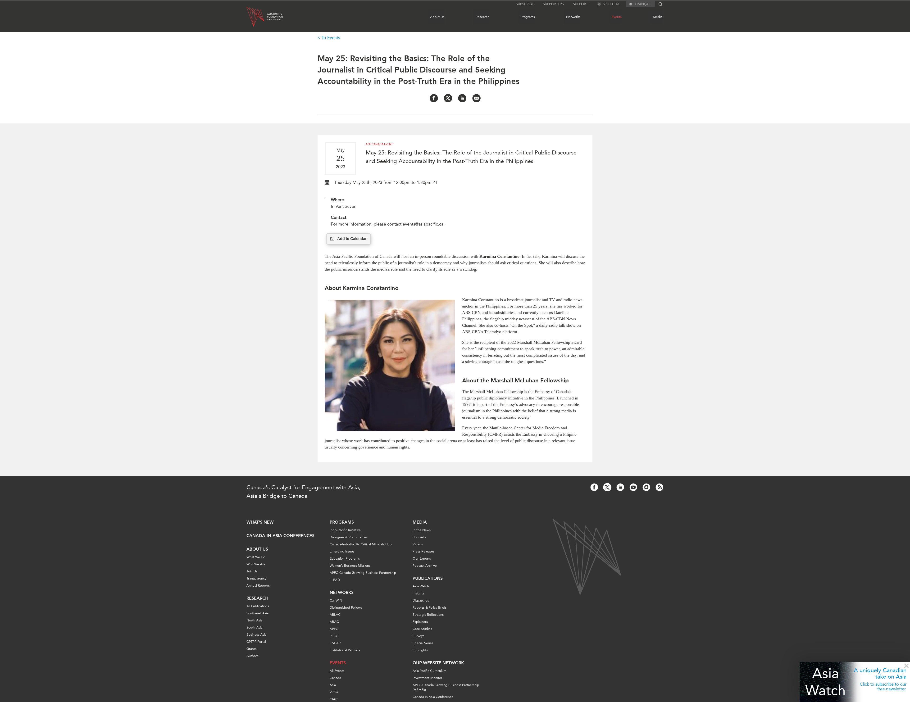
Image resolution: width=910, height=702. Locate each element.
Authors (252, 656)
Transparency (256, 578)
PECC (334, 636)
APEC (334, 629)
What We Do (255, 557)
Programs (528, 17)
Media (657, 17)
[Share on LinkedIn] (462, 98)
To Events (331, 37)
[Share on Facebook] (434, 98)
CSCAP (335, 643)
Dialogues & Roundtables (349, 537)
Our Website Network (438, 663)
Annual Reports (258, 586)
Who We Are (255, 564)
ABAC (334, 622)
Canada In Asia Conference (433, 697)
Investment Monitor (427, 678)
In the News (422, 530)
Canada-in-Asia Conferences (280, 535)
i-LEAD (335, 580)
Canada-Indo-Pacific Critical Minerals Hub (361, 544)
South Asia (254, 627)
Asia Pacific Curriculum (429, 671)
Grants (251, 649)
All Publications (257, 606)
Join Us (251, 571)
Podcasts (419, 537)
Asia (333, 685)
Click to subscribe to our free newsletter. (883, 687)
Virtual (334, 692)
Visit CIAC (611, 4)
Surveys (418, 636)
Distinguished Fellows (346, 608)
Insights (418, 593)
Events (617, 17)
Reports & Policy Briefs (429, 608)
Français (643, 4)
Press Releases (423, 551)
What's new (260, 522)
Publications (428, 578)
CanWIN (336, 600)
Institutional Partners (345, 650)
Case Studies (422, 629)
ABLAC (335, 615)
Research (482, 17)
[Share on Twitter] (448, 98)
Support (580, 4)
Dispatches (421, 600)
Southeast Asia (257, 613)
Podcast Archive (425, 566)
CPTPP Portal (256, 642)
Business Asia (256, 635)
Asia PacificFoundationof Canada (275, 17)
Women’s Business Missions (350, 566)
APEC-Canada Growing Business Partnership (363, 573)
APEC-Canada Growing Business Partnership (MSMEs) (446, 687)
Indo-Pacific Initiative (345, 530)
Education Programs (345, 559)
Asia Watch (825, 682)
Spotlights (420, 650)
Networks (573, 17)
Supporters (553, 4)
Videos (418, 544)
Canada (335, 678)
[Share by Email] (476, 98)
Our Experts (422, 559)
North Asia (254, 620)
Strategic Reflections (428, 615)
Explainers (420, 622)
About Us (437, 17)
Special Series (423, 643)
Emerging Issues (342, 551)
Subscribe (525, 4)
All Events (337, 671)
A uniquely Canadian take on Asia (880, 673)
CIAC (334, 699)
